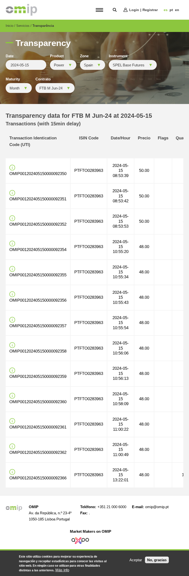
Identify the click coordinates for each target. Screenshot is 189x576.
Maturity (13, 79)
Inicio (9, 26)
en (177, 10)
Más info (62, 570)
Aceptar (135, 560)
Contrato (43, 79)
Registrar (150, 10)
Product (57, 56)
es (166, 10)
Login (134, 10)
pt (171, 10)
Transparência (43, 26)
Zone (84, 56)
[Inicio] (21, 10)
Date (10, 56)
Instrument (118, 56)
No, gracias (157, 560)
